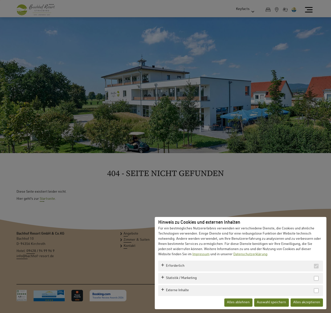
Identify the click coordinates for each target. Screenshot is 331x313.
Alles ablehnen (238, 302)
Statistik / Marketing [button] (181, 278)
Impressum (201, 254)
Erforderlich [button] (175, 266)
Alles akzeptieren (306, 302)
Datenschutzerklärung (250, 254)
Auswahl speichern (271, 302)
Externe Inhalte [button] (177, 290)
